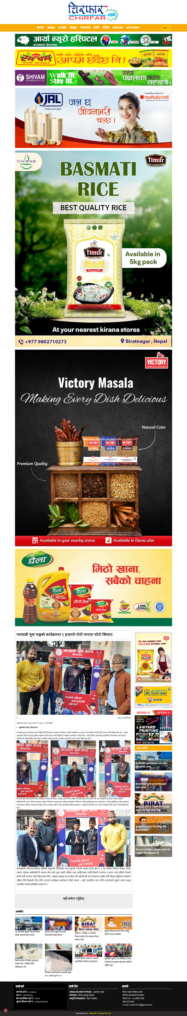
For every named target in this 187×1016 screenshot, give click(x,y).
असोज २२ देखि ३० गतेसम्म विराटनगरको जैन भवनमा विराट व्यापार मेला (152, 808)
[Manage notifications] (6, 1010)
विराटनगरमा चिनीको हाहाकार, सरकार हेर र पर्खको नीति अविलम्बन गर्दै (153, 851)
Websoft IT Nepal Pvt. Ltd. (100, 1013)
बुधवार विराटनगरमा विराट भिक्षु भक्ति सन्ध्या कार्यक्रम (151, 828)
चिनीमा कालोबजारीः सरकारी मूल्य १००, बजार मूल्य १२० (58, 974)
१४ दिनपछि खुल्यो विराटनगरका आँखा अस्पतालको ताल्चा (151, 765)
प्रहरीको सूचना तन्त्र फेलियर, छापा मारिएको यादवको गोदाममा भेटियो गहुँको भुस (118, 962)
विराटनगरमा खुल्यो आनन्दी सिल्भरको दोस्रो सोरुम (151, 786)
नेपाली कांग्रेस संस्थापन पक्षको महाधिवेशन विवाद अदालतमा (86, 960)
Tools (165, 27)
